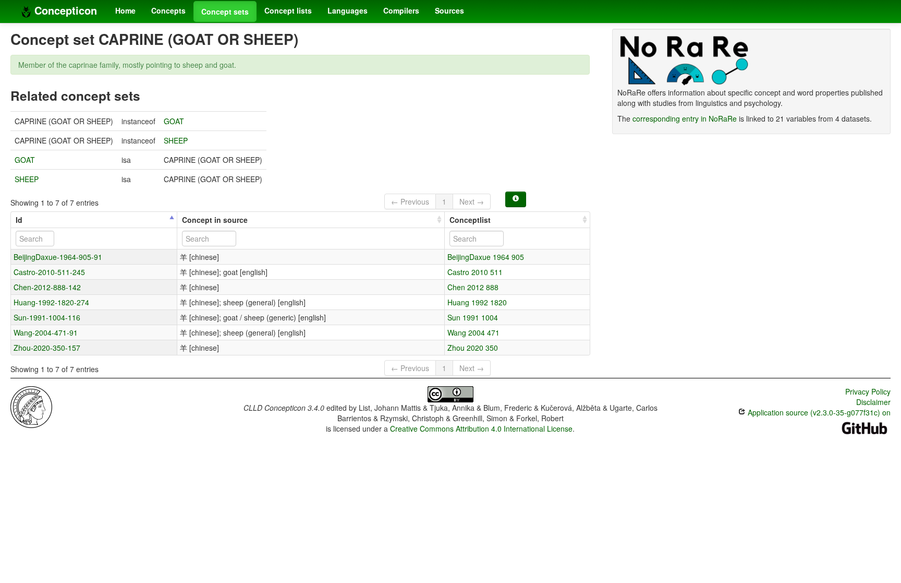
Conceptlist (470, 220)
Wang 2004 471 (473, 332)
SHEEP (176, 140)
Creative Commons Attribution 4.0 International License (481, 428)
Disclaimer (873, 402)
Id (19, 220)
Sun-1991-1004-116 (47, 317)
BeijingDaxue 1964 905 (485, 257)
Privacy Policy (868, 391)
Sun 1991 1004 (472, 317)
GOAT (174, 121)
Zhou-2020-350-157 (47, 347)
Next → (471, 201)
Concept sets (225, 11)
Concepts (168, 10)
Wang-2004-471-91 (46, 332)
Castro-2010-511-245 (49, 272)
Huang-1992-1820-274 (51, 302)
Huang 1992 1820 (477, 302)
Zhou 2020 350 (472, 347)
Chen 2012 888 (472, 287)
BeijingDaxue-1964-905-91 (58, 257)
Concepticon (64, 10)
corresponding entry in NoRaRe (684, 118)
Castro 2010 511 (475, 272)
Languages (347, 10)
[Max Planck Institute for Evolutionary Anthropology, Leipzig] (31, 406)
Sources (449, 10)
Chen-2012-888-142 (47, 287)
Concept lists (288, 10)
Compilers (401, 10)
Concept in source (215, 220)
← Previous (410, 201)
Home (125, 10)
